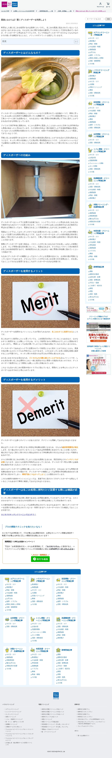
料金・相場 (10, 590)
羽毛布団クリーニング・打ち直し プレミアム (55, 727)
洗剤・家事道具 (63, 663)
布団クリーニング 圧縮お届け (50, 722)
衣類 (59, 674)
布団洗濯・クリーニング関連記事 (43, 650)
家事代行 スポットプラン (85, 711)
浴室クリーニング (10, 716)
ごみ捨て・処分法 (64, 668)
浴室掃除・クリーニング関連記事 (69, 580)
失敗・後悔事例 (11, 607)
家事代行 (77, 704)
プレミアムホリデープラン (85, 726)
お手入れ (9, 598)
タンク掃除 (36, 635)
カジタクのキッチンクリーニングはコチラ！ (18, 514)
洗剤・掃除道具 (37, 601)
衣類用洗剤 (10, 660)
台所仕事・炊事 (63, 660)
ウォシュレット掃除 (39, 632)
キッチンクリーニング (12, 714)
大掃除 (34, 593)
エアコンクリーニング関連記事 (17, 580)
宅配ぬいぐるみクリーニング (50, 729)
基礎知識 (9, 596)
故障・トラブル (11, 601)
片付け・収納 (62, 666)
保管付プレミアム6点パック (50, 716)
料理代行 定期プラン (84, 714)
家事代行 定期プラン (84, 709)
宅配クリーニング (43, 704)
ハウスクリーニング (8, 704)
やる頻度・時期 (11, 593)
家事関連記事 (67, 650)
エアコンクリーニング (12, 709)
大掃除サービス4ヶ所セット (13, 727)
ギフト (77, 731)
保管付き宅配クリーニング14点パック (53, 714)
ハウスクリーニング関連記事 (43, 580)
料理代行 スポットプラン (85, 716)
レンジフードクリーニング (13, 711)
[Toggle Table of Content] (74, 41)
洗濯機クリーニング (11, 724)
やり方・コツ (11, 584)
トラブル (35, 668)
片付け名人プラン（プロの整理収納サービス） (91, 719)
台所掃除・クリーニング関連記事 (17, 619)
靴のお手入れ (11, 663)
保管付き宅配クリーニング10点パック (53, 711)
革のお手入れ (62, 680)
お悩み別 (35, 626)
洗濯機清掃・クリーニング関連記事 (69, 619)
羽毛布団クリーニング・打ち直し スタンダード (55, 724)
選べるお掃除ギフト (83, 735)
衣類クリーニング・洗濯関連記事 (17, 650)
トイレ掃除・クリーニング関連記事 (43, 619)
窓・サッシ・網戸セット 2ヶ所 (14, 722)
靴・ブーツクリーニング (49, 732)
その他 (8, 610)
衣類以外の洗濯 (11, 666)
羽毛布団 (35, 663)
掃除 (59, 654)
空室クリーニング (38, 596)
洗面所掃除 (36, 629)
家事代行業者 (62, 657)
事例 (33, 598)
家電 (59, 671)
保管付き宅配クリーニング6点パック (52, 709)
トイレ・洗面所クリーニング (14, 719)
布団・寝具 (61, 677)
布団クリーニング (47, 719)
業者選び (9, 587)
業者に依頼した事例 (13, 604)
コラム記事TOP (40, 572)
